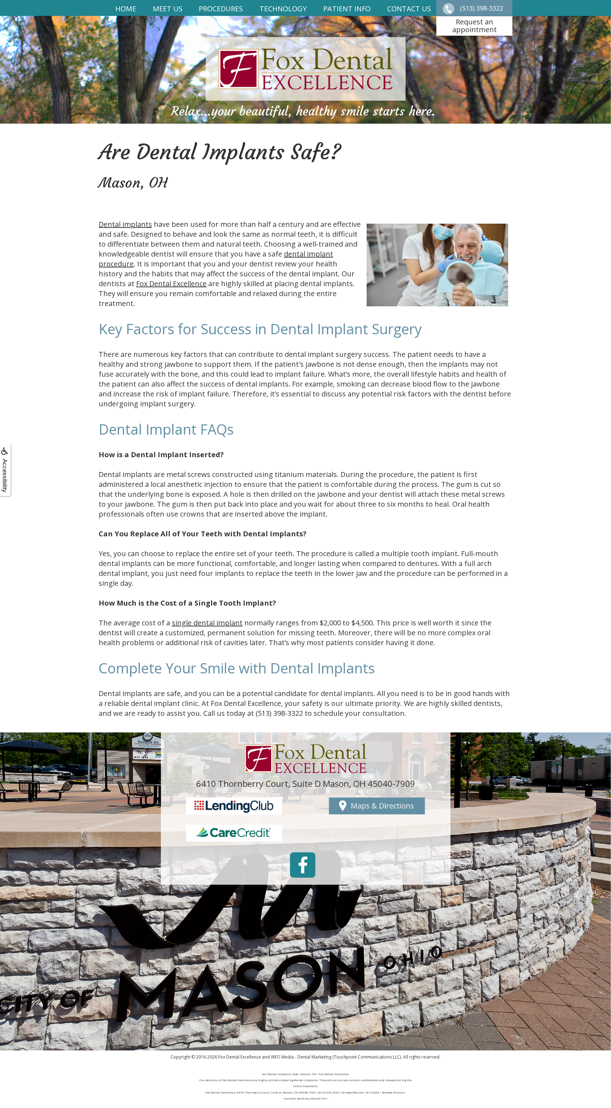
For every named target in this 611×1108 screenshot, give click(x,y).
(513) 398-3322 (279, 713)
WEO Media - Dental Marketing (301, 1057)
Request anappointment (474, 25)
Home (125, 8)
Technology (283, 8)
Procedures (221, 8)
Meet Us (167, 8)
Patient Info (347, 8)
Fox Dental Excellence (171, 283)
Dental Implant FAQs (166, 429)
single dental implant (207, 622)
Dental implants (125, 224)
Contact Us (409, 8)
